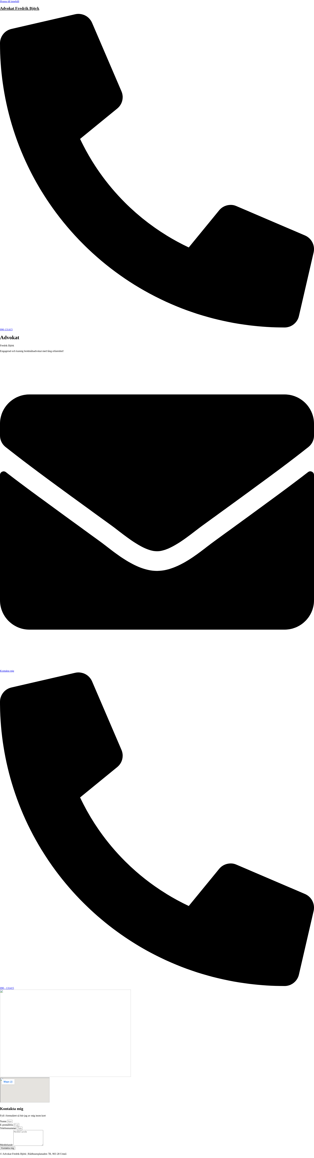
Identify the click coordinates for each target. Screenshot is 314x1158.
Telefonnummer (8, 1128)
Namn (3, 1121)
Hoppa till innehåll (9, 1)
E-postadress (7, 1124)
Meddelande (6, 1144)
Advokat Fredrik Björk (19, 8)
